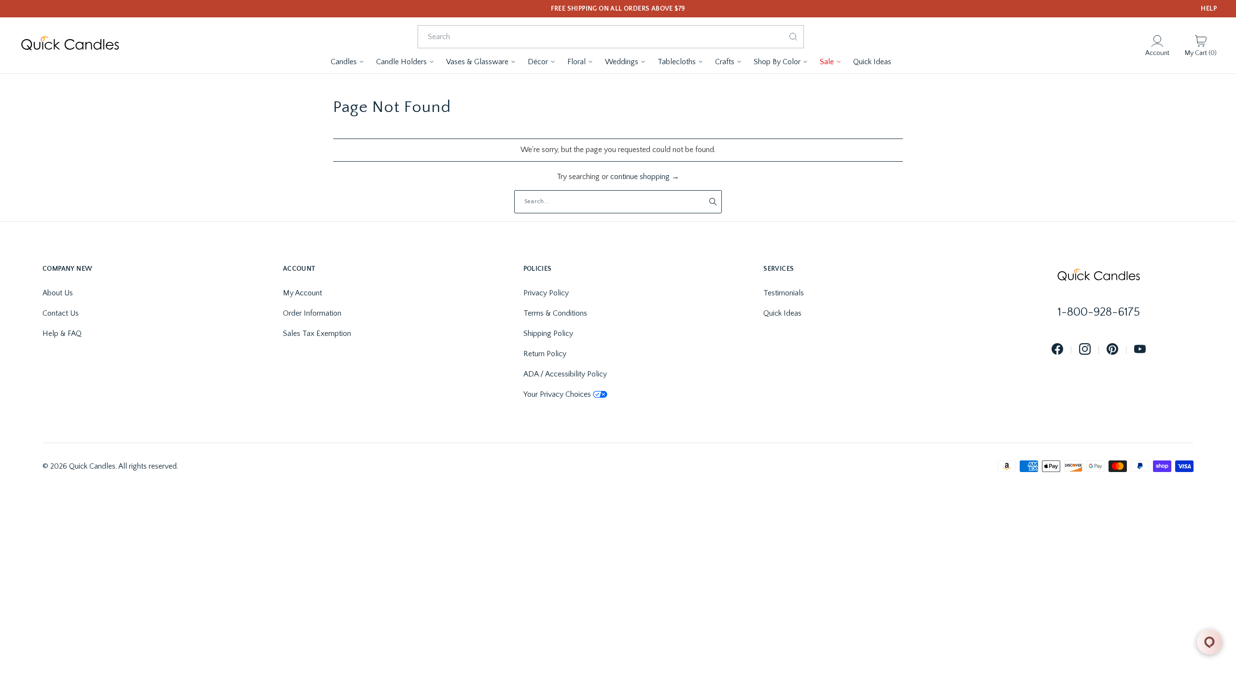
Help (1209, 9)
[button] (348, 62)
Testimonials (783, 293)
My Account (302, 293)
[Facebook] (1057, 349)
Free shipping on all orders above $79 (618, 9)
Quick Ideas (782, 313)
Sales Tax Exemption (317, 333)
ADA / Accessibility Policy (565, 374)
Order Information (312, 313)
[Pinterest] (1112, 349)
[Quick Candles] (70, 45)
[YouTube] (1140, 349)
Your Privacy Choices (557, 394)
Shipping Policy (548, 333)
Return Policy (544, 353)
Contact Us (60, 313)
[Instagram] (1085, 349)
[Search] (793, 36)
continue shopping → (644, 176)
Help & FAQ (62, 333)
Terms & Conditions (555, 313)
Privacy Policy (546, 293)
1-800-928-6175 (1099, 312)
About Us (57, 293)
